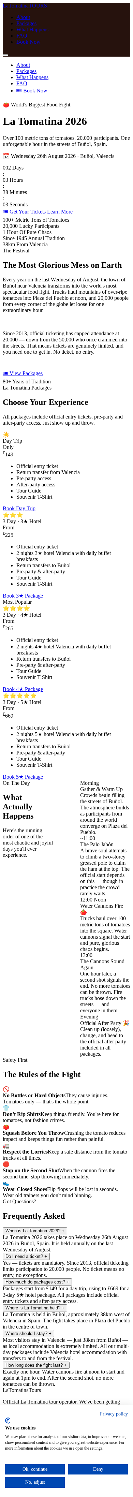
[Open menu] (5, 55)
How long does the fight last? (36, 1365)
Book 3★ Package (23, 596)
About (23, 17)
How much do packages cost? (37, 1282)
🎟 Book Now (31, 90)
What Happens (32, 29)
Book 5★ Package (23, 777)
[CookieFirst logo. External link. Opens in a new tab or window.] (7, 1421)
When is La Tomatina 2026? (34, 1230)
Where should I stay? (28, 1333)
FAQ (21, 36)
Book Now (28, 42)
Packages (26, 23)
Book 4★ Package (23, 689)
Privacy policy (114, 1414)
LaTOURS (25, 6)
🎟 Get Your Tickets (24, 212)
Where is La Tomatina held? (34, 1307)
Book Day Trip (19, 508)
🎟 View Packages (23, 373)
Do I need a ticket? (26, 1256)
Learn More (60, 212)
